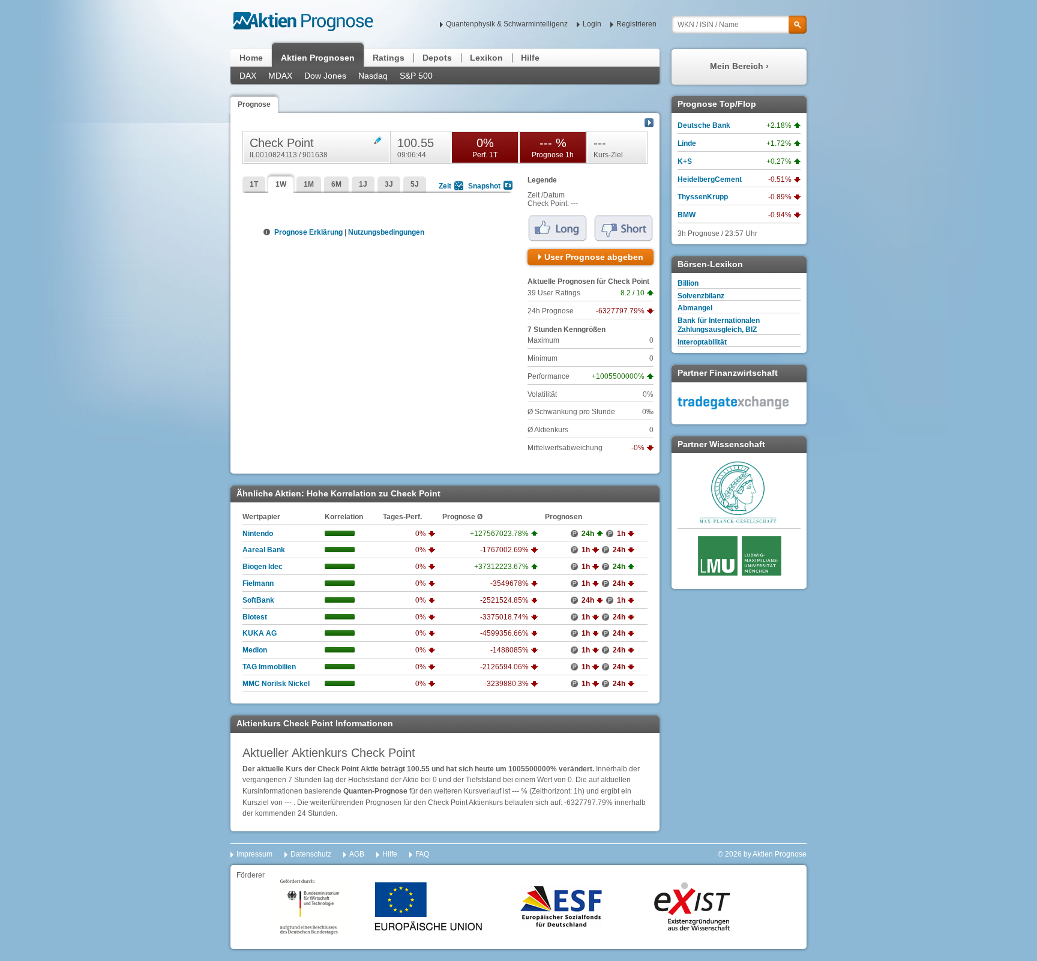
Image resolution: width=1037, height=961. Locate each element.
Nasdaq (373, 75)
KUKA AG (259, 633)
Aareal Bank (263, 550)
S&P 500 (416, 75)
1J (363, 184)
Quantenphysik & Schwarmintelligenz (507, 24)
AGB (356, 854)
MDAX (280, 75)
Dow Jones (325, 75)
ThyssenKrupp (703, 197)
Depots (437, 57)
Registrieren (636, 24)
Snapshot (484, 186)
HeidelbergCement (710, 179)
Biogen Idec (262, 566)
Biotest (254, 617)
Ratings (388, 57)
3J (389, 184)
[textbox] (739, 25)
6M (336, 184)
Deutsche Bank (704, 125)
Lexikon (486, 57)
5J (414, 184)
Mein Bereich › (739, 66)
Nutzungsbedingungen (386, 232)
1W (280, 184)
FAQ (422, 854)
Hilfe (530, 57)
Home (251, 57)
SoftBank (258, 600)
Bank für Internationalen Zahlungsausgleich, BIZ (719, 325)
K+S (685, 161)
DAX (247, 75)
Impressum (254, 854)
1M (309, 184)
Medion (254, 650)
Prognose (254, 104)
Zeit (445, 186)
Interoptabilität (702, 342)
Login (592, 24)
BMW (687, 215)
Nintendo (257, 533)
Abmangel (695, 308)
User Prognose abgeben (593, 257)
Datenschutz (310, 854)
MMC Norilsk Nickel (276, 683)
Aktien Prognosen (318, 57)
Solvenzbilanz (701, 296)
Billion (688, 283)
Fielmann (258, 583)
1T (254, 184)
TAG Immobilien (269, 667)
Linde (687, 143)
